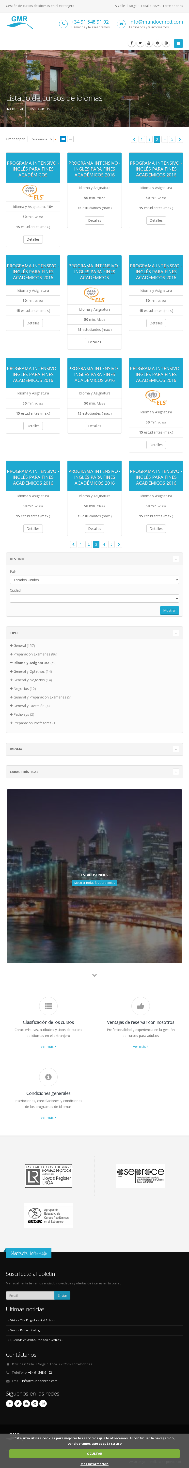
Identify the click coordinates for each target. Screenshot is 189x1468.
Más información (94, 1464)
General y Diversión (29, 705)
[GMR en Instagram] (166, 43)
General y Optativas (29, 671)
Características (24, 772)
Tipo (14, 633)
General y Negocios (29, 680)
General (20, 645)
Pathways (21, 714)
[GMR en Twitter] (140, 43)
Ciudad (15, 590)
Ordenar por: (15, 139)
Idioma (16, 749)
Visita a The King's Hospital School (32, 1320)
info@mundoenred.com (156, 21)
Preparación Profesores (32, 723)
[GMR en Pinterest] (157, 43)
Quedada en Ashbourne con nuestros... (36, 1340)
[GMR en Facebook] (131, 43)
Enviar (62, 1295)
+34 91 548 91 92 (90, 21)
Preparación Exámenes (32, 654)
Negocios (21, 688)
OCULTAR (94, 1453)
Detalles (33, 239)
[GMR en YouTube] (149, 43)
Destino (17, 559)
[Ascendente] (55, 139)
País (13, 571)
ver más (48, 1046)
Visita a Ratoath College (25, 1330)
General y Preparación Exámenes (40, 697)
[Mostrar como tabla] (70, 139)
